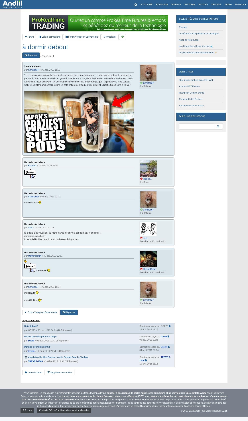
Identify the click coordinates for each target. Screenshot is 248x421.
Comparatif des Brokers (190, 99)
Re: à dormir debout (34, 162)
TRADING (216, 4)
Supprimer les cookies (61, 372)
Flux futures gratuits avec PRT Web (196, 80)
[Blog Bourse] (12, 4)
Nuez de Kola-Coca (188, 40)
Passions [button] (239, 4)
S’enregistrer (109, 37)
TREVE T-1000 (35, 361)
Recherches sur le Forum (191, 105)
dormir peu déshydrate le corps (40, 336)
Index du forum (34, 372)
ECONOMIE (162, 4)
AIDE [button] (227, 4)
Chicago (183, 27)
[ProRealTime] (98, 23)
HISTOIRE (190, 4)
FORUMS (176, 4)
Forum (30, 37)
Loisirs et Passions (50, 37)
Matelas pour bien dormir (37, 347)
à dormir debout (45, 47)
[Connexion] (122, 37)
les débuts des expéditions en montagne (199, 33)
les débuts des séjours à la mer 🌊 (196, 46)
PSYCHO (203, 4)
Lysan (31, 351)
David (31, 340)
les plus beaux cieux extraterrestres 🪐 (198, 52)
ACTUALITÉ (147, 4)
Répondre (32, 55)
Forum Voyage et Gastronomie (83, 37)
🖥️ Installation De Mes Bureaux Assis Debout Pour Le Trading (56, 357)
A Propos (27, 410)
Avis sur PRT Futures (189, 86)
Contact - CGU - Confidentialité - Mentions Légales (64, 410)
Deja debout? (31, 326)
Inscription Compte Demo (191, 93)
